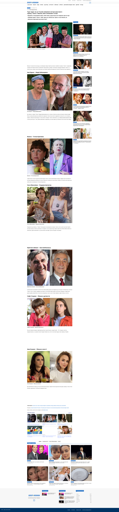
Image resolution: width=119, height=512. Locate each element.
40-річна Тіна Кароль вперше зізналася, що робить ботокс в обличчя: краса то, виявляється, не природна (81, 55)
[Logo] (34, 495)
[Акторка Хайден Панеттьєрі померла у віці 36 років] (37, 452)
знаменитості (45, 441)
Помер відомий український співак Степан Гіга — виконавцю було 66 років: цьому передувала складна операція (82, 37)
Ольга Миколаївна (53, 441)
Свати (59, 441)
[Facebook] (90, 3)
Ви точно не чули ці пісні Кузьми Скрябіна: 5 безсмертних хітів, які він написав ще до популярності (81, 89)
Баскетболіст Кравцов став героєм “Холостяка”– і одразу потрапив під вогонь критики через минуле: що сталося (80, 462)
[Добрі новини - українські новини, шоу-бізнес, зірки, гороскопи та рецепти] (32, 2)
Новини (75, 87)
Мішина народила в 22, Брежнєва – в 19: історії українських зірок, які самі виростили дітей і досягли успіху (58, 462)
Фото (29, 7)
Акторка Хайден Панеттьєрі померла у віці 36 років (52, 493)
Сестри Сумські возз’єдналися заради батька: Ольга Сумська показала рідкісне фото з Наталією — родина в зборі (82, 107)
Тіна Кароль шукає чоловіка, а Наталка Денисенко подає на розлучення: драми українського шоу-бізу (81, 72)
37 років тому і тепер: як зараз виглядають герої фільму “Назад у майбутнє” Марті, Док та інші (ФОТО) (49, 405)
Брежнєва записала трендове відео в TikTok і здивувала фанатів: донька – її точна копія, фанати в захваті (36, 483)
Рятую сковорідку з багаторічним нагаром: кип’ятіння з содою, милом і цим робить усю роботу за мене (81, 483)
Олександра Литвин (33, 9)
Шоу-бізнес (76, 35)
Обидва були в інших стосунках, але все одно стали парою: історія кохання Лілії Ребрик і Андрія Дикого (58, 483)
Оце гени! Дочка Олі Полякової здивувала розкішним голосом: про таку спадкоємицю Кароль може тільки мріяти (81, 124)
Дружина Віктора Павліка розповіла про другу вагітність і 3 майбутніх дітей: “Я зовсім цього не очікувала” (82, 142)
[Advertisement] (49, 57)
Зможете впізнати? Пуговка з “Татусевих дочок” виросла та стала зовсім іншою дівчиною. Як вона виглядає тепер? (50, 407)
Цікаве (72, 481)
